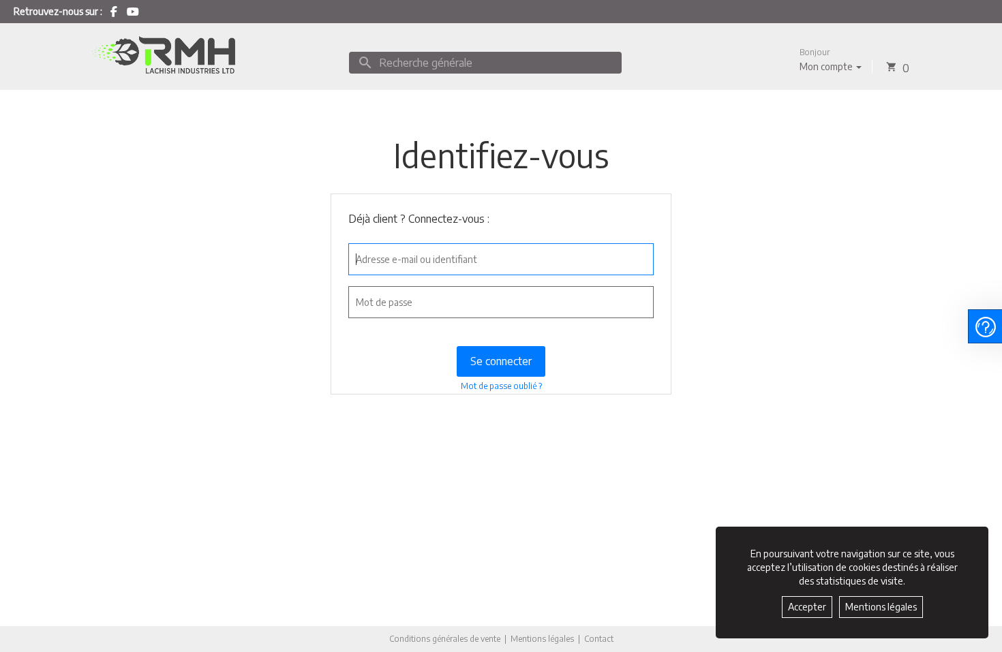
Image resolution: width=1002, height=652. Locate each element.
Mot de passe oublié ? (501, 386)
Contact (598, 639)
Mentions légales (542, 639)
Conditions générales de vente (444, 639)
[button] (830, 60)
